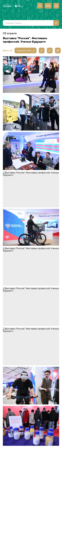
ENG (48, 5)
